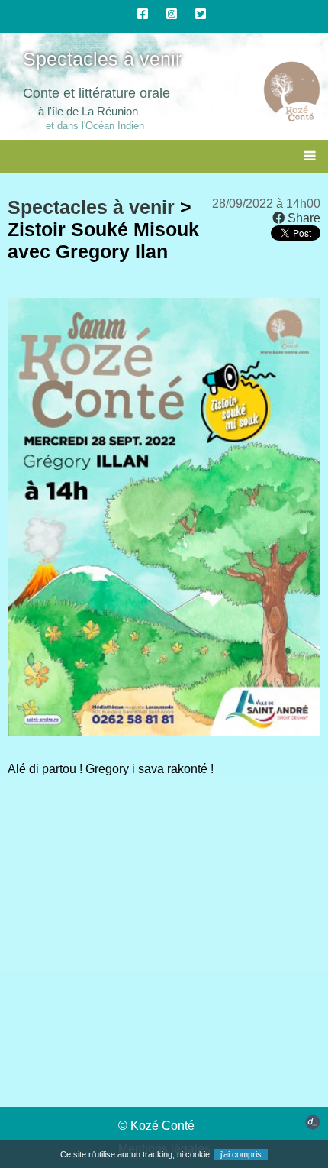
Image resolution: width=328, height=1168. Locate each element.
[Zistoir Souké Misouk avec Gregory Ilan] (164, 732)
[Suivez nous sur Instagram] (171, 14)
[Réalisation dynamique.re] (312, 1126)
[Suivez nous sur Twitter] (200, 14)
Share (302, 218)
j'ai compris (241, 1154)
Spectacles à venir (91, 207)
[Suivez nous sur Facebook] (142, 14)
